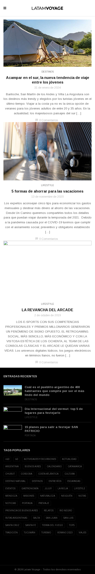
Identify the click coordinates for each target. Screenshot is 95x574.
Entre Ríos (55, 481)
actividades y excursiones (40, 459)
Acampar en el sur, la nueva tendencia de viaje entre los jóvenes (47, 80)
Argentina (12, 466)
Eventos (10, 488)
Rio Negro (65, 510)
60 (16, 459)
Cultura (70, 474)
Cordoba (26, 474)
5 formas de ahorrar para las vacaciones (47, 191)
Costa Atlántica (48, 474)
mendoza (11, 496)
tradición (11, 532)
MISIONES (28, 496)
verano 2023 (65, 532)
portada (27, 503)
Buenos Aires (33, 466)
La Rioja (63, 488)
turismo (46, 532)
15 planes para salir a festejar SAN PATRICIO (51, 429)
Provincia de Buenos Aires (21, 510)
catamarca (75, 466)
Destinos (48, 71)
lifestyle (79, 488)
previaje (44, 503)
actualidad (69, 459)
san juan (51, 518)
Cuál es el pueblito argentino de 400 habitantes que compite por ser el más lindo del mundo (54, 391)
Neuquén (66, 496)
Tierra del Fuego (52, 525)
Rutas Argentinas (16, 518)
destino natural (15, 481)
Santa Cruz (12, 525)
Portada (30, 435)
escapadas (73, 481)
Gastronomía (30, 488)
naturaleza (47, 496)
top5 (72, 525)
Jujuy (48, 488)
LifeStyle (47, 185)
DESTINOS (37, 481)
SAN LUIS (68, 518)
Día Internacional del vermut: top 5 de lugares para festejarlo (54, 410)
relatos (48, 510)
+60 (7, 459)
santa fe (30, 525)
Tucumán (29, 532)
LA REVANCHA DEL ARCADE (47, 310)
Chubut (10, 474)
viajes (82, 532)
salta (36, 518)
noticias (10, 503)
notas (82, 496)
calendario (54, 466)
